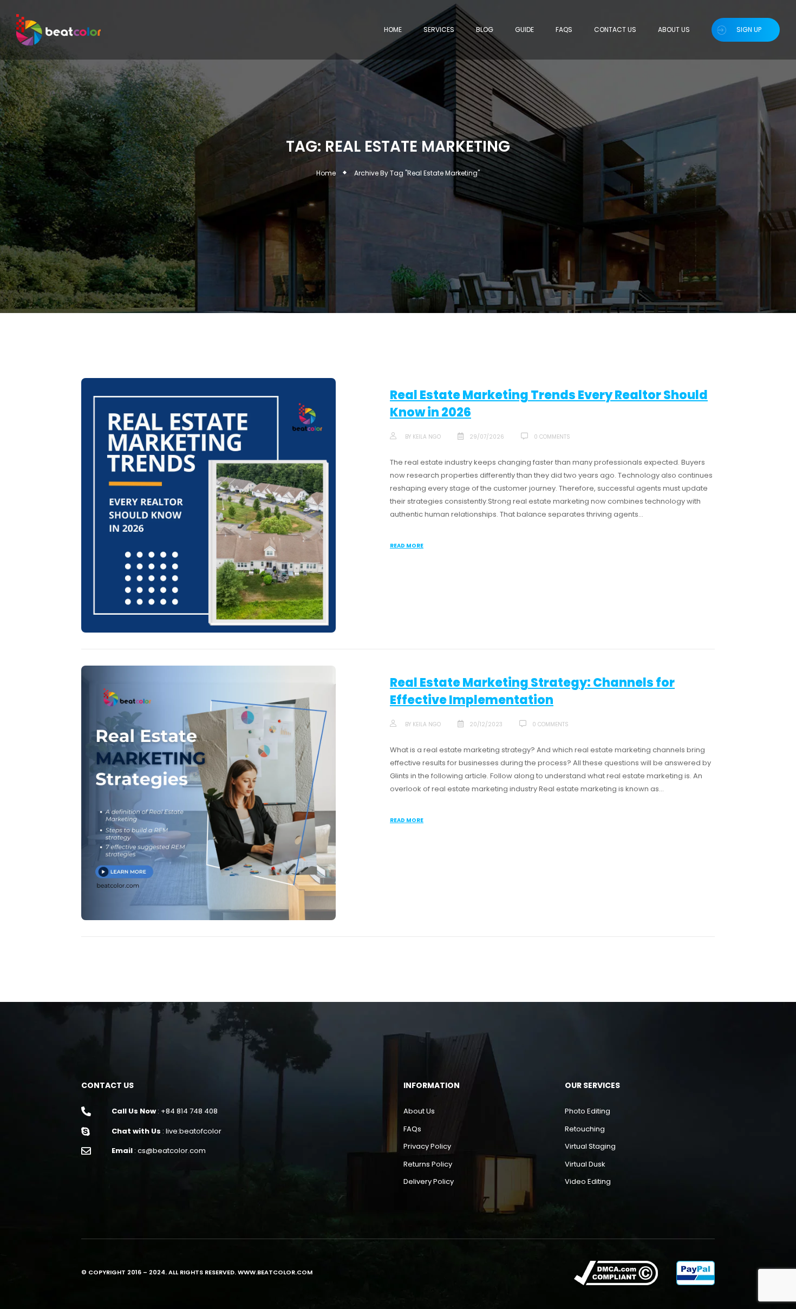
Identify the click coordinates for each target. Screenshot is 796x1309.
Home (326, 173)
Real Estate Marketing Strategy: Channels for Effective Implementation (532, 691)
